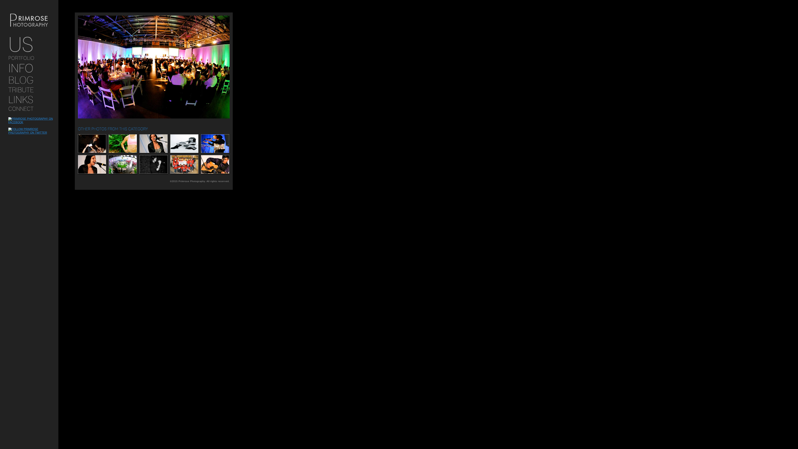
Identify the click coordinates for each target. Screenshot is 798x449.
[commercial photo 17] (184, 143)
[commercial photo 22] (92, 143)
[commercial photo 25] (215, 164)
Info (20, 68)
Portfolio (21, 58)
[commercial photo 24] (215, 143)
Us (20, 44)
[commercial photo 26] (153, 143)
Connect (20, 108)
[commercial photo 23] (123, 164)
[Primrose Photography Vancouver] (29, 20)
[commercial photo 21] (153, 164)
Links (20, 99)
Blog (20, 80)
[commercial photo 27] (123, 143)
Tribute (21, 90)
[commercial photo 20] (184, 164)
